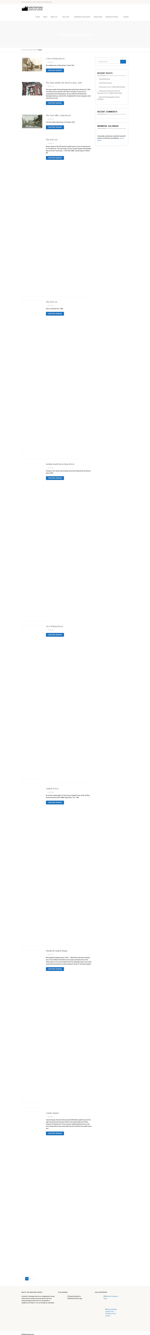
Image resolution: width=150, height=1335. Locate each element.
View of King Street (54, 626)
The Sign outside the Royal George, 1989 (64, 82)
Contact (126, 17)
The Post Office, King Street (58, 115)
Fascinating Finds (104, 79)
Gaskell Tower (52, 788)
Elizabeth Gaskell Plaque (57, 951)
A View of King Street (55, 58)
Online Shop (98, 17)
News (45, 17)
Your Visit (65, 17)
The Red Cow (52, 139)
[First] (23, 1278)
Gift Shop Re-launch (105, 83)
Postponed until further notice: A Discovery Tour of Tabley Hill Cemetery (109, 92)
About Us (54, 17)
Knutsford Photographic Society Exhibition (108, 98)
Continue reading (55, 70)
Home (38, 17)
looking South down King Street (60, 464)
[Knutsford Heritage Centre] (32, 8)
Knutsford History (112, 17)
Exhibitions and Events (82, 17)
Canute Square (52, 1113)
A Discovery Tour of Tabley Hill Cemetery (112, 87)
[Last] (34, 1278)
